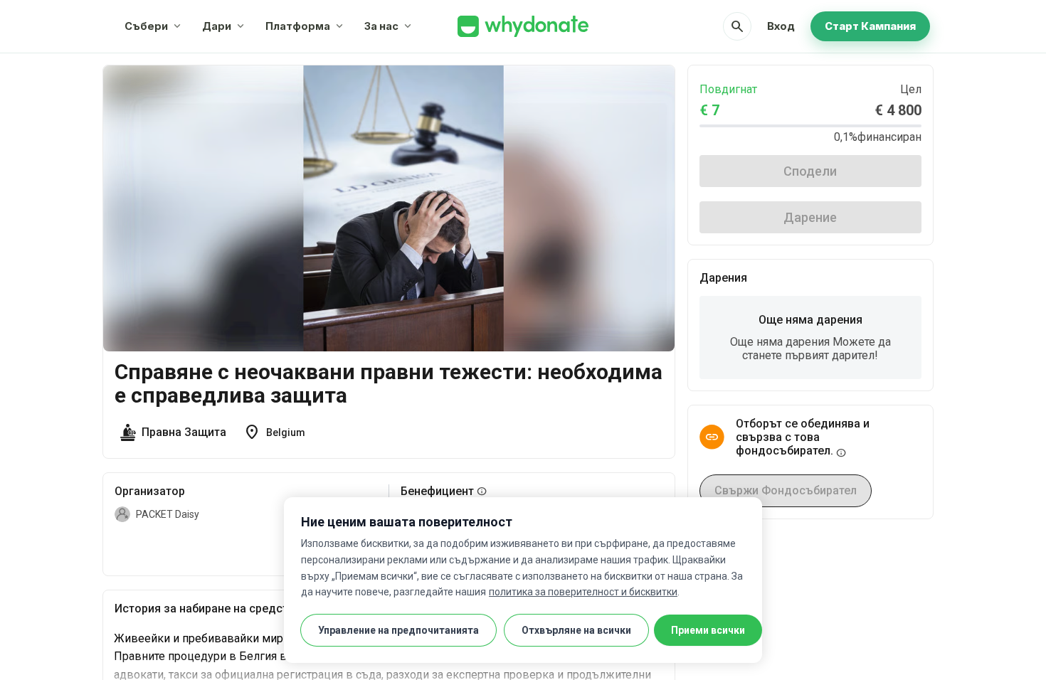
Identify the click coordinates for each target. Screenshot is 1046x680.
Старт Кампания (870, 26)
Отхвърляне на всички (576, 630)
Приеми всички (708, 630)
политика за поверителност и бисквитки (583, 591)
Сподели (810, 171)
